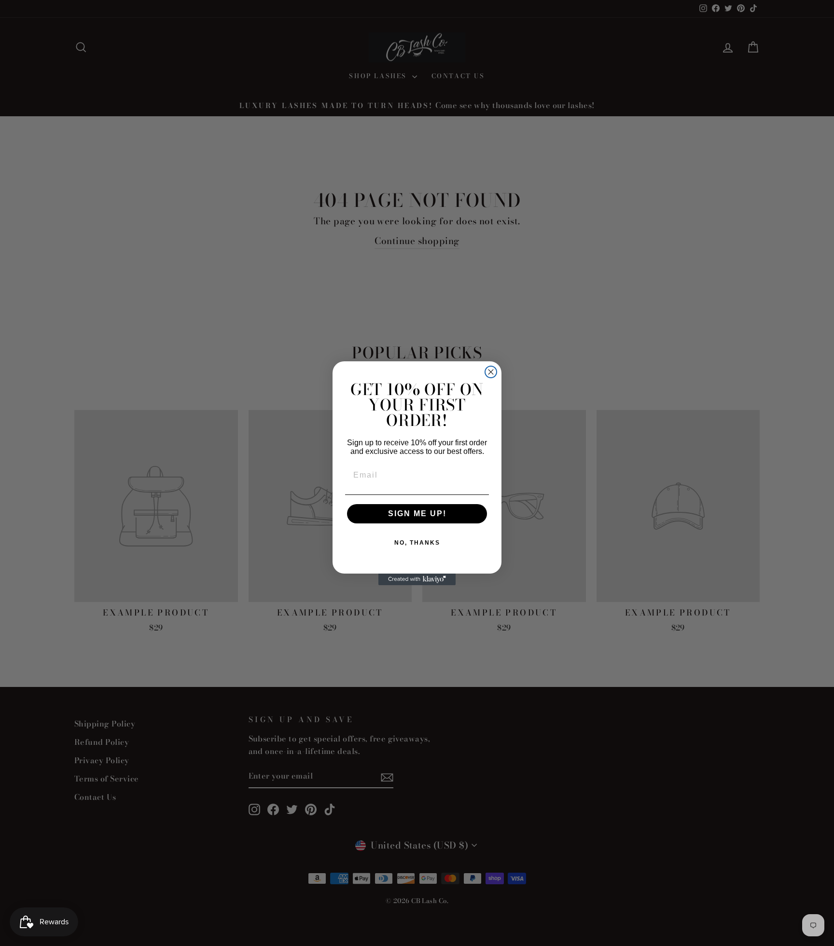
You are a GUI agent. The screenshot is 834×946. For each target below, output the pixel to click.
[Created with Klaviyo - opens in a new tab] (417, 579)
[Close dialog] (491, 372)
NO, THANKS (417, 542)
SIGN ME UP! (417, 513)
